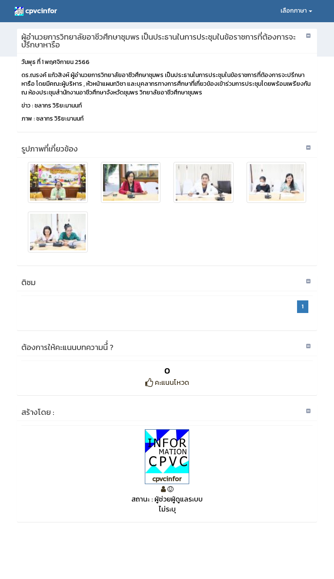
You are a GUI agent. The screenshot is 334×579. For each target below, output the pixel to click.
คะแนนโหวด (171, 382)
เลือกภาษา (294, 10)
